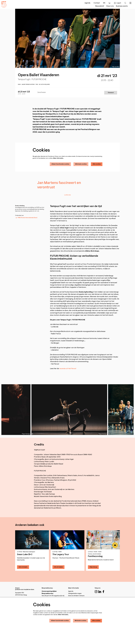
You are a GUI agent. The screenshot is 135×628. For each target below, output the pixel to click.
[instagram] (96, 591)
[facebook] (103, 591)
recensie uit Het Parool (67, 368)
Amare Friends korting (28, 84)
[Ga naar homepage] (3, 3)
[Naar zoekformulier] (125, 3)
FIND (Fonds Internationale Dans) (27, 217)
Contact (97, 3)
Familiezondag (95, 556)
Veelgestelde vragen (75, 593)
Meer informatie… (58, 158)
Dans (19, 84)
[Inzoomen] (32, 434)
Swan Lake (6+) (24, 554)
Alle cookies (97, 164)
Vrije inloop (93, 567)
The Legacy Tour (60, 554)
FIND (37, 84)
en (104, 3)
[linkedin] (99, 591)
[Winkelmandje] (109, 3)
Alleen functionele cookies (60, 164)
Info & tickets (23, 567)
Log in (119, 3)
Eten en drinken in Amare (76, 595)
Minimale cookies (81, 164)
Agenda (87, 3)
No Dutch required (44, 84)
